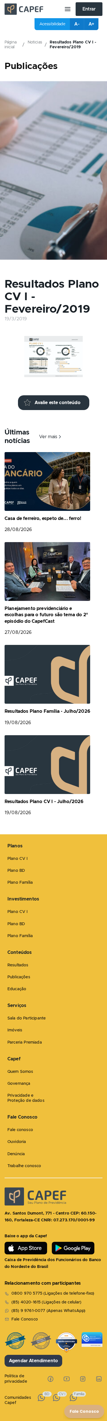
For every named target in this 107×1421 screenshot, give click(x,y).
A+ (91, 24)
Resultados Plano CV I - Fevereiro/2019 (73, 44)
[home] (32, 9)
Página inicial (11, 44)
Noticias (35, 42)
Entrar (89, 9)
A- (76, 24)
